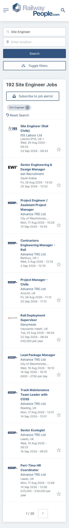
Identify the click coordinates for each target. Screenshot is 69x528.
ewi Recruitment (32, 174)
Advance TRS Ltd (33, 214)
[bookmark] (58, 149)
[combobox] (34, 32)
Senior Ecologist (33, 430)
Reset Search (19, 115)
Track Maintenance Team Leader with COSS (35, 394)
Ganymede (28, 324)
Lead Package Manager (38, 355)
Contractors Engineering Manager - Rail (38, 245)
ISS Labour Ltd (31, 135)
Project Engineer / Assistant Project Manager (34, 204)
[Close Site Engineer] (27, 107)
